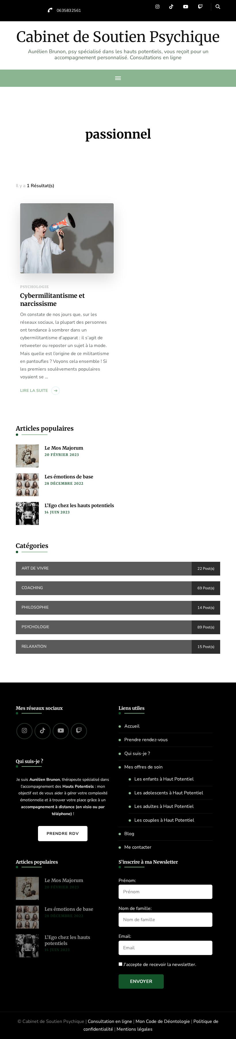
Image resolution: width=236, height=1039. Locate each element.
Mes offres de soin (143, 767)
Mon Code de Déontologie (163, 1021)
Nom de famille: (135, 908)
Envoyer (141, 981)
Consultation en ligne (110, 1021)
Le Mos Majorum (64, 448)
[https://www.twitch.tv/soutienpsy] (79, 731)
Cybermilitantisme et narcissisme (52, 300)
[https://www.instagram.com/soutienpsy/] (24, 731)
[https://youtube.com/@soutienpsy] (61, 731)
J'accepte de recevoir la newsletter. (159, 964)
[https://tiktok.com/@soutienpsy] (43, 731)
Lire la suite (34, 390)
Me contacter (137, 847)
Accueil (132, 726)
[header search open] (218, 7)
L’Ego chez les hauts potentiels (79, 505)
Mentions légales (135, 1029)
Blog (129, 834)
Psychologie (34, 287)
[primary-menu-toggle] (118, 78)
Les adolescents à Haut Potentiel (168, 793)
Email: (125, 936)
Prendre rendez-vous (146, 740)
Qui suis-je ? (137, 753)
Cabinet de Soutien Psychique (118, 37)
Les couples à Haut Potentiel (164, 820)
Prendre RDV (63, 833)
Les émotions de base (69, 477)
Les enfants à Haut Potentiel (164, 779)
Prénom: (127, 880)
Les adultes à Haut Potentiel (164, 806)
